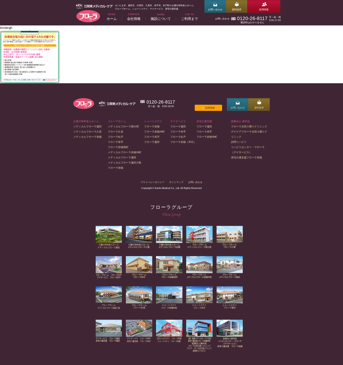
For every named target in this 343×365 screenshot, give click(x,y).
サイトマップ (176, 182)
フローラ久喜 (115, 131)
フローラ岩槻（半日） (183, 141)
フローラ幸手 (115, 141)
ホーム (112, 18)
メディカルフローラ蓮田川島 (124, 162)
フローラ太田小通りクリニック (249, 126)
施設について (161, 18)
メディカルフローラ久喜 (87, 131)
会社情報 (134, 18)
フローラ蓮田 (152, 141)
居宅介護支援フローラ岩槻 (246, 157)
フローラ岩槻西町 (118, 147)
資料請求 (236, 9)
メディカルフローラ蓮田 (87, 126)
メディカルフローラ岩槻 (87, 136)
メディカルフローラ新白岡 (123, 126)
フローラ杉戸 (115, 136)
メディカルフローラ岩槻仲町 (124, 152)
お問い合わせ (215, 9)
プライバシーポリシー (152, 182)
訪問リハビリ (239, 141)
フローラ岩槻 (115, 167)
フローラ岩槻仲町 (154, 131)
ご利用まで (189, 18)
